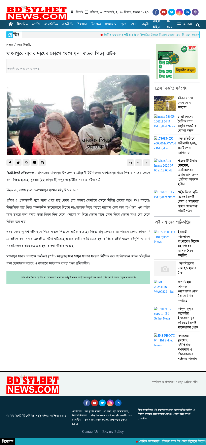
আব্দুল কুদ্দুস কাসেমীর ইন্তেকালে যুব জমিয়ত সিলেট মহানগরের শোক (188, 318)
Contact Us (90, 431)
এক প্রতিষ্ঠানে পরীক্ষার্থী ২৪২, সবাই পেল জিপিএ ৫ (187, 145)
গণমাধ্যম (110, 24)
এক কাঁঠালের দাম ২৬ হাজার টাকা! (187, 268)
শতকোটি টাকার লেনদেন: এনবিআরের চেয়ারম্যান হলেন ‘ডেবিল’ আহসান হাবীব (188, 173)
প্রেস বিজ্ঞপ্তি (24, 45)
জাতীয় (36, 24)
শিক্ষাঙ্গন (82, 24)
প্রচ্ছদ (9, 45)
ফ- (138, 163)
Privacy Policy (113, 431)
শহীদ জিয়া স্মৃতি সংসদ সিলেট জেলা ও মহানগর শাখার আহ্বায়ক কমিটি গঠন (188, 201)
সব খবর (169, 24)
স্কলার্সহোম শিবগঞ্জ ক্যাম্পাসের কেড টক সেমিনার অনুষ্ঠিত (187, 291)
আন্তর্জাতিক (51, 24)
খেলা (134, 24)
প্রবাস (124, 24)
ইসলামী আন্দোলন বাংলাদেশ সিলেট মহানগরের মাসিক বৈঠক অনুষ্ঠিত (188, 244)
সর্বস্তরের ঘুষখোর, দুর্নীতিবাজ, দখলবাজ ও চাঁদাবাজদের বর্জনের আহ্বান (187, 347)
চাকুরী (145, 24)
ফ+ (130, 163)
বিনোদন (96, 24)
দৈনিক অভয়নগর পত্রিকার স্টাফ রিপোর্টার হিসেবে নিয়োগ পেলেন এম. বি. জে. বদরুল (143, 35)
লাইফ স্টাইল (156, 24)
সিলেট (21, 24)
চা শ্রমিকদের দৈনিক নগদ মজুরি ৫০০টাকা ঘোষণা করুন (187, 123)
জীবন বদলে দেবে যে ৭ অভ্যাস (185, 103)
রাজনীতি (67, 24)
